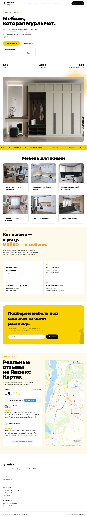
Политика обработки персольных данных (14, 506)
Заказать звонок (78, 3)
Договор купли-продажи (10, 503)
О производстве (28, 43)
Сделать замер (10, 43)
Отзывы (43, 3)
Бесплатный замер (53, 3)
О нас (36, 3)
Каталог (29, 3)
